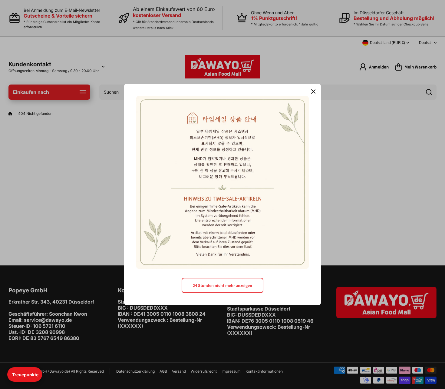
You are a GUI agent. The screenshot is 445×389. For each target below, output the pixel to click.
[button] (24, 374)
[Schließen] (313, 91)
